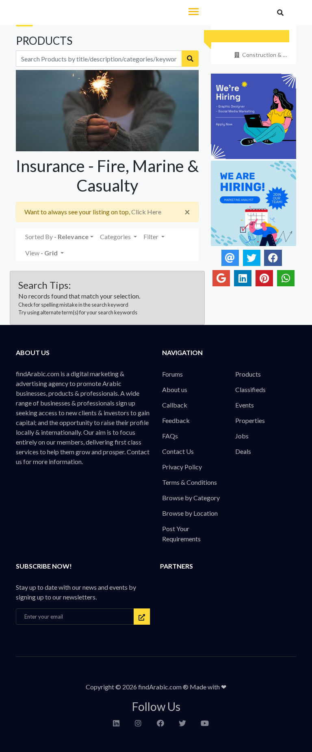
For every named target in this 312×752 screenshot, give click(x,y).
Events (244, 405)
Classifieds (250, 389)
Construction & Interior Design (265, 54)
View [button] (41, 253)
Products (248, 374)
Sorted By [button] (57, 236)
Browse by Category (191, 497)
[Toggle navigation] (193, 12)
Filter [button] (151, 236)
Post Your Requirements (181, 534)
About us (174, 389)
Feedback (176, 420)
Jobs (242, 436)
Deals (243, 451)
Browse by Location (190, 513)
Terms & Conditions (189, 482)
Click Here (146, 212)
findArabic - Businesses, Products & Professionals (70, 13)
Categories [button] (116, 236)
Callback (174, 405)
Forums (172, 374)
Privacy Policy (182, 467)
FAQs (170, 436)
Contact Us (178, 451)
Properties (250, 420)
